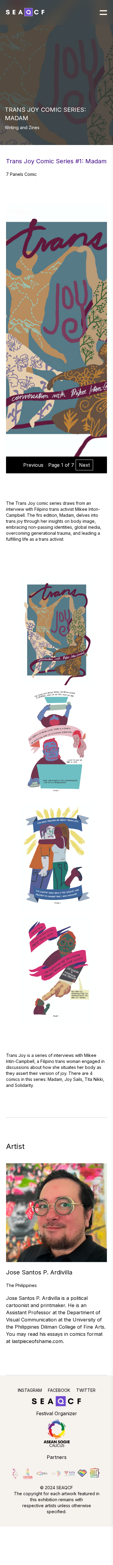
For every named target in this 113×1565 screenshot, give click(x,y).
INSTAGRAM (30, 1390)
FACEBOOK (59, 1390)
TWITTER (86, 1390)
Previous (33, 465)
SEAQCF (64, 1487)
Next (84, 465)
